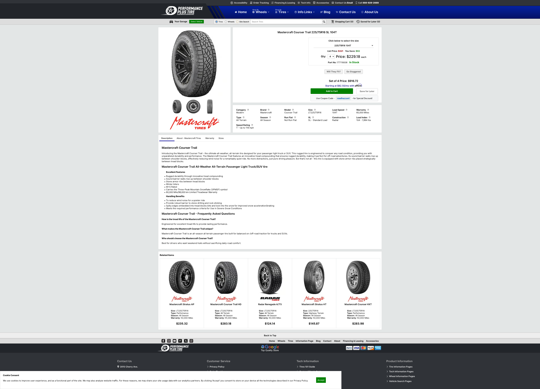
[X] (185, 340)
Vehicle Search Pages (400, 381)
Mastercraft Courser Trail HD (225, 304)
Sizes (221, 138)
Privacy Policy (217, 366)
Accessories (322, 2)
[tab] (167, 138)
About (337, 341)
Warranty (209, 138)
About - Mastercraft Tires (189, 138)
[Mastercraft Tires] (194, 130)
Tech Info (305, 2)
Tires (290, 341)
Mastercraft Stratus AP (181, 304)
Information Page (304, 341)
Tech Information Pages (401, 371)
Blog (318, 341)
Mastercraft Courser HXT (358, 304)
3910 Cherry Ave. (129, 366)
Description (167, 138)
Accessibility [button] (240, 2)
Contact (327, 341)
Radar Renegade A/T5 (270, 304)
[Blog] (190, 340)
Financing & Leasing (285, 2)
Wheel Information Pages (402, 376)
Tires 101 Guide (307, 366)
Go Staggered (353, 71)
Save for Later (367, 91)
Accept (321, 380)
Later (370, 21)
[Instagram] (168, 340)
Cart (344, 21)
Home (272, 341)
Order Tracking (261, 2)
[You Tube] (174, 340)
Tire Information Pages (400, 366)
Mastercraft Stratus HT (314, 304)
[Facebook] (162, 340)
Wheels (281, 341)
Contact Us (344, 2)
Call (368, 2)
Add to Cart (332, 91)
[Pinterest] (179, 340)
